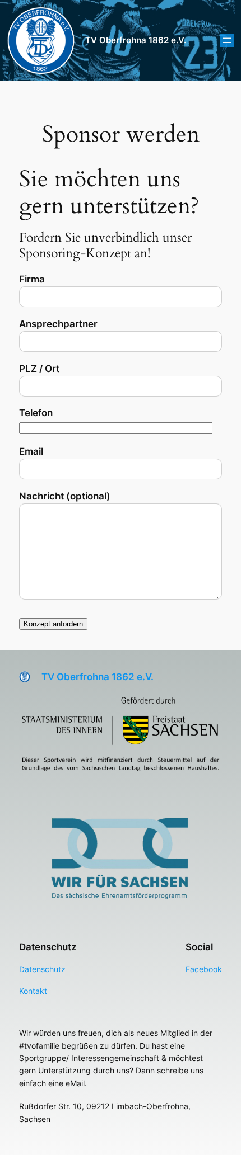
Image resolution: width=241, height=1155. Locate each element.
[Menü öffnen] (227, 40)
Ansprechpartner (58, 323)
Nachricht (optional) (64, 496)
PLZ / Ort (39, 368)
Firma (32, 279)
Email (31, 451)
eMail (75, 1083)
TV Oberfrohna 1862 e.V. (135, 40)
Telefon (36, 412)
